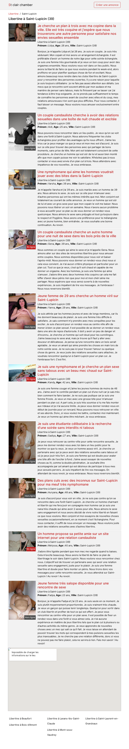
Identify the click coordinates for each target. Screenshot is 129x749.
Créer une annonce (107, 4)
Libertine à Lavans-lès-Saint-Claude (63, 721)
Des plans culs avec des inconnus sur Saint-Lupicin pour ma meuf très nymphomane (78, 482)
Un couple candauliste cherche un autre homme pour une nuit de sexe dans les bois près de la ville (77, 234)
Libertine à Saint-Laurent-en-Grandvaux (101, 721)
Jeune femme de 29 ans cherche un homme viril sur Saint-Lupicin (78, 298)
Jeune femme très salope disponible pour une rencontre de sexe (73, 585)
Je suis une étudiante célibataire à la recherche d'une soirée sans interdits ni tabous (74, 426)
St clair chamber (20, 5)
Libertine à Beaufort (20, 718)
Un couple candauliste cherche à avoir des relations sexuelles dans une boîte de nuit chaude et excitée (78, 117)
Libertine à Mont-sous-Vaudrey (60, 732)
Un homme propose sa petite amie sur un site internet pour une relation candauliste (73, 536)
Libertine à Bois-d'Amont (23, 724)
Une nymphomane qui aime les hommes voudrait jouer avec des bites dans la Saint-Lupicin (76, 174)
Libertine (13, 13)
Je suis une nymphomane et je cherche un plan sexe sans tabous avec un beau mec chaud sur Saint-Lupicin (78, 370)
